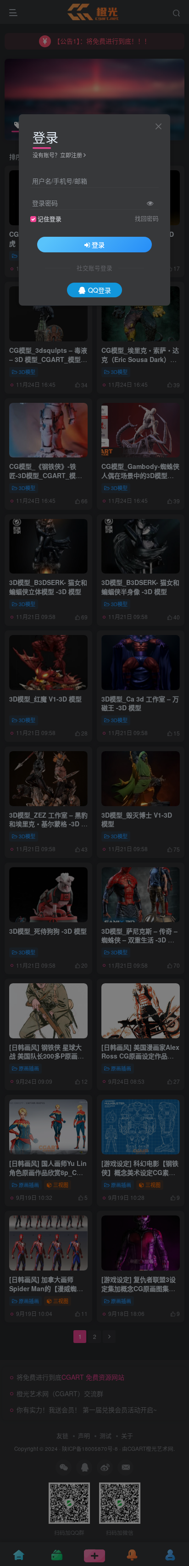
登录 (98, 244)
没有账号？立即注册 (57, 155)
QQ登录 (99, 290)
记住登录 (49, 219)
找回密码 (147, 218)
